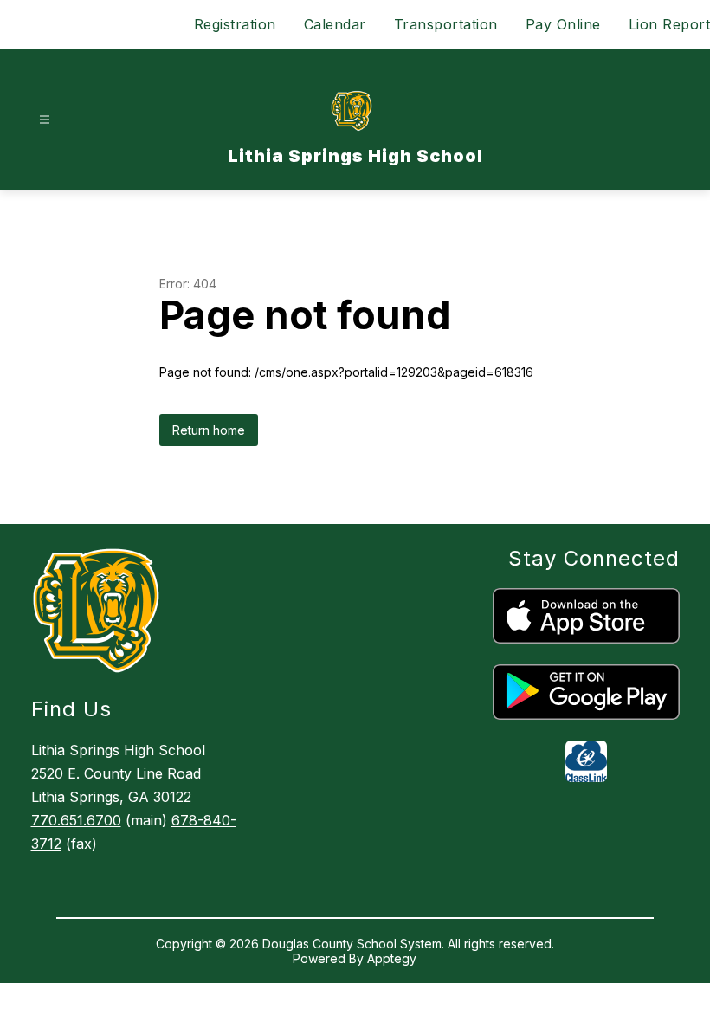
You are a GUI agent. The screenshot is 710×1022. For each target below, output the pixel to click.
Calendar (335, 24)
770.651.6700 (76, 820)
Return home (208, 430)
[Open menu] (45, 120)
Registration (235, 24)
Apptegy (391, 958)
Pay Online (563, 24)
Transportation (446, 24)
